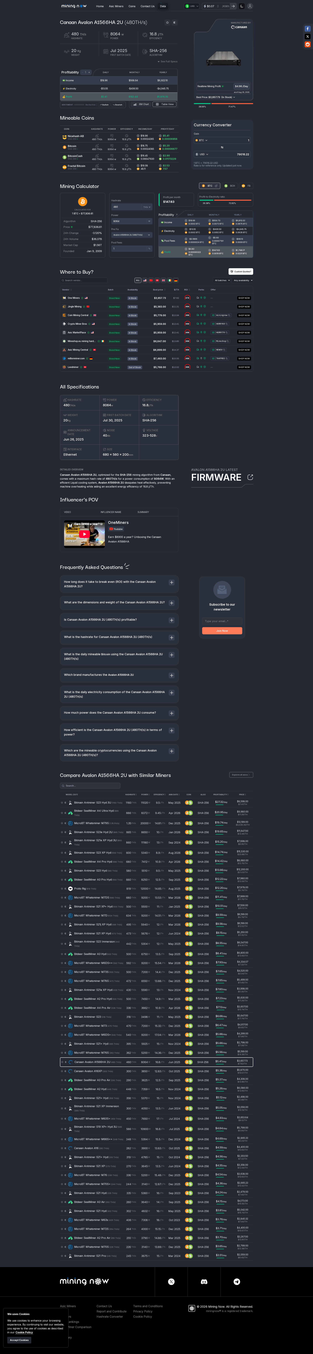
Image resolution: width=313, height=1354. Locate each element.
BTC (210, 185)
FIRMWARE (216, 477)
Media (64, 1342)
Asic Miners (116, 6)
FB (249, 185)
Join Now (222, 630)
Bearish (118, 105)
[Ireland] (169, 280)
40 (106, 435)
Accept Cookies (19, 1340)
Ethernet (70, 454)
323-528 (149, 435)
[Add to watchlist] (167, 22)
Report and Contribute (112, 1311)
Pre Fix (115, 229)
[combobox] (204, 140)
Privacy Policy (142, 1311)
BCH (232, 185)
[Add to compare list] (175, 22)
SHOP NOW (244, 298)
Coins (132, 6)
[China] (151, 280)
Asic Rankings (69, 1321)
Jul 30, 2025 (112, 420)
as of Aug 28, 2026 (241, 92)
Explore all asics (240, 775)
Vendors (65, 1316)
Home (100, 6)
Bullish (105, 105)
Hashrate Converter (110, 1316)
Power (114, 215)
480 (69, 405)
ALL (138, 280)
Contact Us (148, 6)
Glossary (66, 1337)
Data (163, 6)
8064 (108, 405)
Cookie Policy (142, 1316)
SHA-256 (149, 420)
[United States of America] (145, 280)
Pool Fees (116, 242)
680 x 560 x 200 (118, 454)
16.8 (147, 405)
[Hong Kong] (157, 280)
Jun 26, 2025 (73, 439)
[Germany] (176, 280)
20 (67, 420)
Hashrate (116, 200)
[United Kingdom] (163, 280)
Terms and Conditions (148, 1306)
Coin (196, 133)
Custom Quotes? (242, 271)
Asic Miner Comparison (75, 1327)
